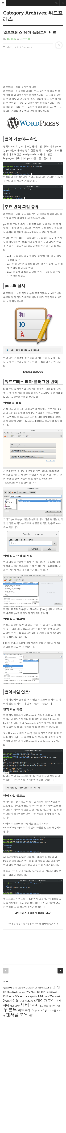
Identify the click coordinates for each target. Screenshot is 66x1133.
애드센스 (43, 1005)
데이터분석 (45, 1000)
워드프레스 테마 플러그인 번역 (30, 32)
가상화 (14, 1000)
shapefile (32, 996)
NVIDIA (41, 991)
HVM (6, 991)
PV (16, 996)
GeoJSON (46, 988)
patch (55, 992)
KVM (28, 992)
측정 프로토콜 (49, 1010)
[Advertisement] (33, 64)
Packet (49, 992)
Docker (38, 987)
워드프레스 (26, 38)
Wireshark (55, 996)
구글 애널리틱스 (28, 1001)
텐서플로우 (17, 1014)
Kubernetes (20, 992)
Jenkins (12, 992)
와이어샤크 (54, 1005)
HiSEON (11, 38)
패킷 (31, 1015)
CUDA (27, 987)
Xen (6, 1000)
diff (32, 988)
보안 (17, 1005)
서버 (24, 1005)
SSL (41, 996)
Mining (34, 992)
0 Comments (26, 47)
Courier (21, 988)
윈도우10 (38, 1011)
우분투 (10, 1009)
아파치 (34, 1005)
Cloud (15, 988)
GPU (56, 987)
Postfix (11, 996)
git (51, 988)
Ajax (5, 988)
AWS (9, 987)
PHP (5, 996)
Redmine (23, 996)
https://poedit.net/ (33, 371)
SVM (46, 996)
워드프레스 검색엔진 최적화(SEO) (33, 912)
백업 (12, 1005)
